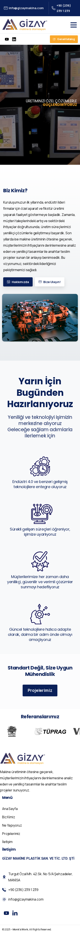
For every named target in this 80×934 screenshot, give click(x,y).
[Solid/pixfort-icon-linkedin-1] (15, 913)
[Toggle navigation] (73, 25)
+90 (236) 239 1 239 (64, 8)
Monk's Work (20, 929)
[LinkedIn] (14, 39)
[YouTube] (6, 39)
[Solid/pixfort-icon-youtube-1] (6, 913)
